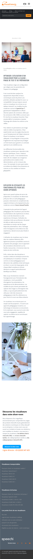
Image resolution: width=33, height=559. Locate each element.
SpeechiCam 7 (20, 108)
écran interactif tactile (22, 205)
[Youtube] (29, 543)
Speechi (11, 551)
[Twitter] (12, 390)
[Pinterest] (16, 390)
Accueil (4, 11)
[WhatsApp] (20, 390)
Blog (10, 11)
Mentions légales (22, 553)
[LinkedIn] (25, 543)
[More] (24, 390)
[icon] (24, 4)
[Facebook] (8, 390)
